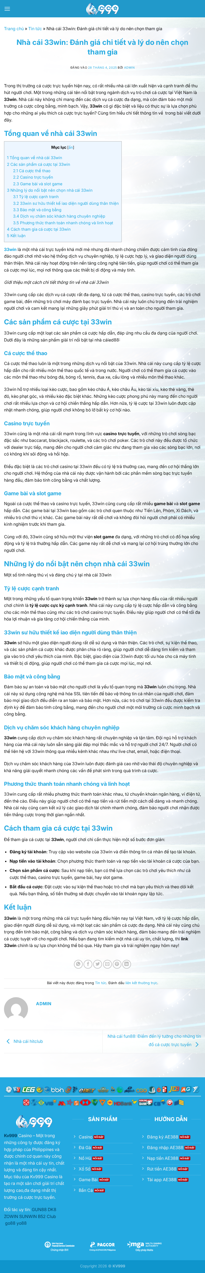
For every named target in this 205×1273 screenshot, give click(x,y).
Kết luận (16, 235)
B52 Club (47, 1216)
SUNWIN (28, 1216)
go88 (10, 1223)
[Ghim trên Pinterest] (117, 964)
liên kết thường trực (141, 983)
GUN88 (39, 1209)
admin (129, 67)
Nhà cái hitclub (28, 1041)
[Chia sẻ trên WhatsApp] (78, 964)
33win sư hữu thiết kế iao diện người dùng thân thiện (66, 203)
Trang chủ (14, 28)
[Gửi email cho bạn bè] (107, 964)
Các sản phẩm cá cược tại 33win (38, 164)
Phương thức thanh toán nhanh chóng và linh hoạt (63, 222)
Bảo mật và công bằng (37, 209)
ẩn (71, 147)
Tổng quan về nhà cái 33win (34, 157)
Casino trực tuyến (33, 177)
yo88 (22, 1223)
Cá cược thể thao (31, 170)
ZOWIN (11, 1216)
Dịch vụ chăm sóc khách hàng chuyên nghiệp (59, 216)
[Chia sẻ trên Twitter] (97, 964)
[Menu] (7, 8)
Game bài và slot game (37, 183)
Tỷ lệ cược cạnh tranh (36, 196)
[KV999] (102, 8)
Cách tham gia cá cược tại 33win (39, 229)
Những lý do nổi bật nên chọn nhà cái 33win (50, 190)
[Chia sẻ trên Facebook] (88, 964)
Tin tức (35, 28)
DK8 (52, 1209)
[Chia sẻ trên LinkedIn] (126, 964)
